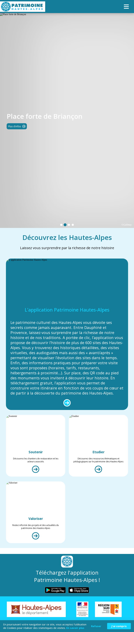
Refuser (96, 626)
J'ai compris (119, 626)
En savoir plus (75, 628)
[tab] (61, 225)
